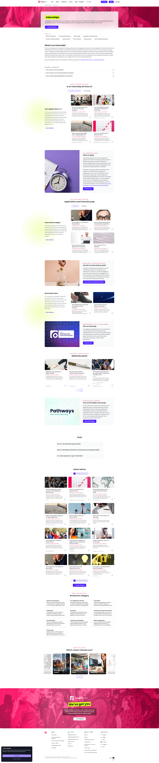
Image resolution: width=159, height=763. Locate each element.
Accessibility (53, 747)
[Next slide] (81, 390)
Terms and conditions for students (57, 740)
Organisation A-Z (87, 742)
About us (86, 734)
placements (89, 60)
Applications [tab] (75, 206)
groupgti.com (70, 746)
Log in (111, 1)
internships (83, 60)
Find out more (88, 188)
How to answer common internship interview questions (59, 73)
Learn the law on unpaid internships (94, 282)
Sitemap (86, 737)
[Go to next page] (87, 473)
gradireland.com (71, 741)
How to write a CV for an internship (54, 70)
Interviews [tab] (84, 206)
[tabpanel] (79, 119)
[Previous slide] (77, 676)
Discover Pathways (90, 421)
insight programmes (99, 60)
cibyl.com (70, 743)
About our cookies (54, 743)
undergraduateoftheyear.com (73, 737)
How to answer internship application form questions (59, 76)
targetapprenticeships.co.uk (73, 739)
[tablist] (79, 91)
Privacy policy (54, 734)
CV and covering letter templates (90, 752)
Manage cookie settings (56, 745)
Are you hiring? (87, 747)
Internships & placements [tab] (74, 90)
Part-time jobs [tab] (87, 90)
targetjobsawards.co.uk (72, 734)
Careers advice (48, 5)
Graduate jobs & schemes (89, 739)
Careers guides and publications (90, 750)
